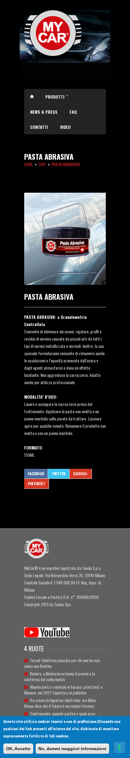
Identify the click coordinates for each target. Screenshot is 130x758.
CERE (42, 164)
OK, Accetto (18, 748)
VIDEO (65, 127)
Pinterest (36, 483)
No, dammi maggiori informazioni (72, 748)
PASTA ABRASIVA (48, 296)
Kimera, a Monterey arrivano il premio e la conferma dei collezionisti (59, 676)
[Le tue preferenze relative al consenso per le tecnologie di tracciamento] (119, 747)
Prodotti (56, 97)
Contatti (39, 127)
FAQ (73, 112)
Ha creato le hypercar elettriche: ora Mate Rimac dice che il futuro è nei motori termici (60, 703)
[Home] (65, 33)
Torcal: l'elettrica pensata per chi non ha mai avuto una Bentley (61, 663)
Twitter (59, 473)
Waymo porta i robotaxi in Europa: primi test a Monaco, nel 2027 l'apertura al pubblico (63, 690)
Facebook (36, 473)
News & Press (43, 112)
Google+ (80, 473)
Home (31, 96)
